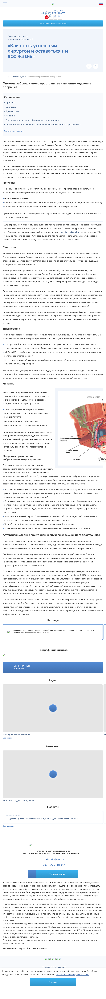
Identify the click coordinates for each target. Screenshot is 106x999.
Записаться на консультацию (53, 23)
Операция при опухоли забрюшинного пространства (32, 120)
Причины (10, 102)
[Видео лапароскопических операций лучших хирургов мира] (49, 960)
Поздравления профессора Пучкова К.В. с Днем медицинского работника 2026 (42, 818)
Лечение (10, 115)
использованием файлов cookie (72, 974)
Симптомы (11, 107)
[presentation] (89, 66)
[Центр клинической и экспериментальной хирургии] (53, 960)
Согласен (53, 982)
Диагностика (12, 111)
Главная (6, 77)
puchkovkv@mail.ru (70, 232)
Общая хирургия (19, 77)
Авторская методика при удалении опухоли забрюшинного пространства (43, 124)
